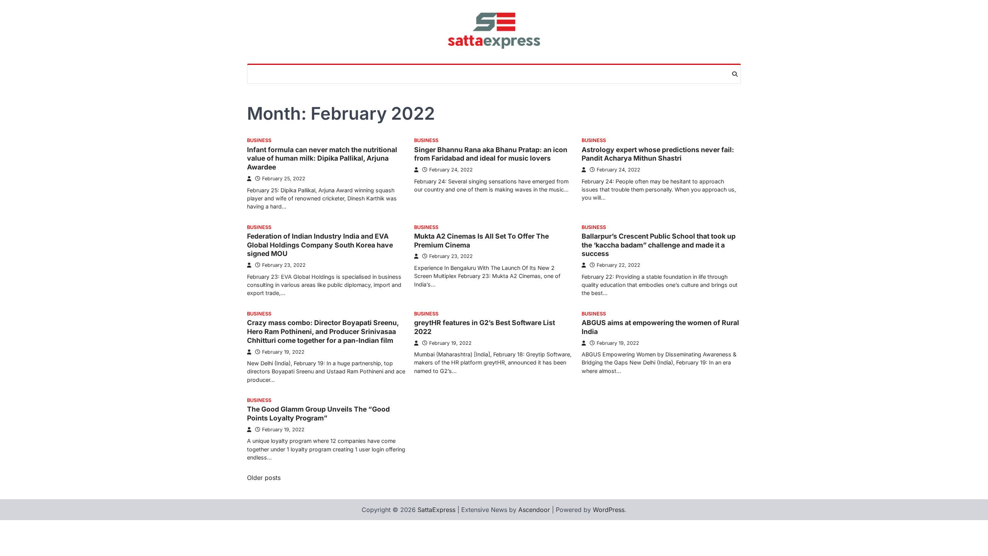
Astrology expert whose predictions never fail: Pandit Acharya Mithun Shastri (658, 154)
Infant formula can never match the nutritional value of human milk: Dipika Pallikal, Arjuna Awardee (322, 158)
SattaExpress (436, 510)
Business (259, 140)
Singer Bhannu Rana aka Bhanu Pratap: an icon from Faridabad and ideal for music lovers (490, 154)
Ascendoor (534, 510)
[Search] (735, 74)
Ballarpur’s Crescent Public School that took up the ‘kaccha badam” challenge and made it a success (659, 245)
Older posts (264, 477)
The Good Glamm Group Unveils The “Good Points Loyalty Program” (318, 413)
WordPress (608, 510)
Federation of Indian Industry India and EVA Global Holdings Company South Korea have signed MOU (320, 245)
